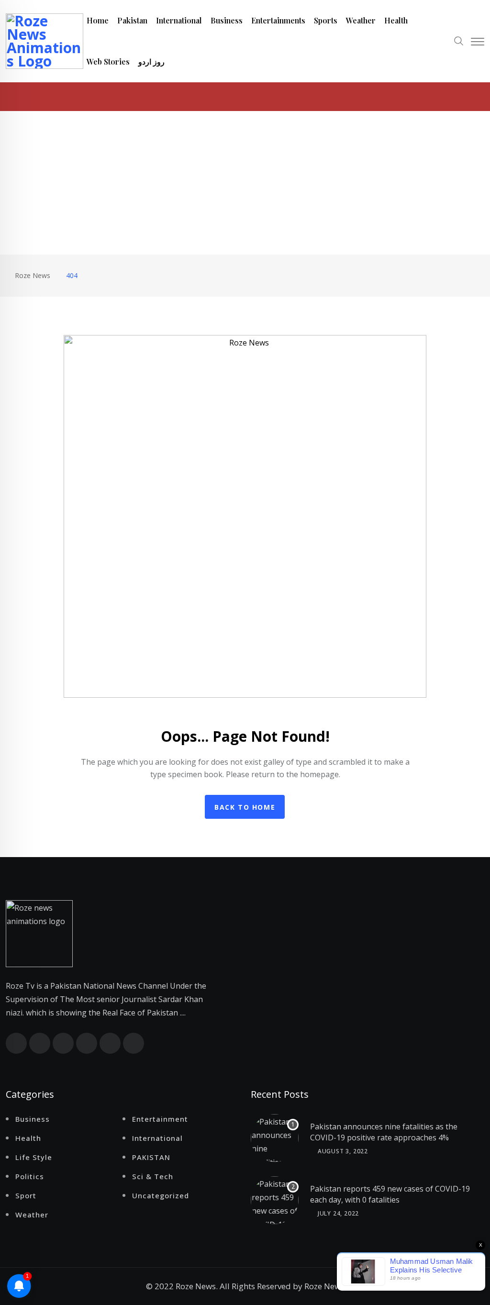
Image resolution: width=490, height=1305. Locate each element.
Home (98, 20)
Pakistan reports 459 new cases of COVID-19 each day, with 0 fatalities (390, 1194)
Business (227, 20)
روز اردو (151, 61)
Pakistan (132, 20)
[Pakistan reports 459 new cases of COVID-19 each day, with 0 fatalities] (275, 1200)
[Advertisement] (245, 183)
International (179, 20)
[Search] (459, 39)
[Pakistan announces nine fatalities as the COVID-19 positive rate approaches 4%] (275, 1138)
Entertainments (278, 20)
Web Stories (108, 61)
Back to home (244, 807)
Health (396, 20)
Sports (325, 20)
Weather (361, 20)
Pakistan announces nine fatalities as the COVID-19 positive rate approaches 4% (383, 1131)
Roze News (324, 1286)
